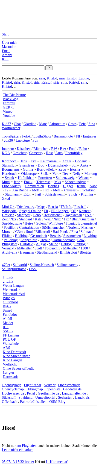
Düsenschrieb (58, 165)
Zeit (5, 219)
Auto (59, 153)
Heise (29, 223)
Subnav (86, 232)
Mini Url (8, 207)
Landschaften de (74, 393)
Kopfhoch (9, 161)
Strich (72, 194)
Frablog (80, 244)
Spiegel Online (30, 211)
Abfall (7, 319)
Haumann (27, 252)
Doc (41, 165)
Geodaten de (72, 389)
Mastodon (9, 47)
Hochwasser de (13, 393)
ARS (6, 348)
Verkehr (49, 385)
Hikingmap (34, 389)
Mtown (7, 232)
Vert (55, 174)
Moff (35, 190)
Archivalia (9, 252)
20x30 (8, 140)
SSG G (8, 331)
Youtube (9, 115)
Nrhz (57, 219)
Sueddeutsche (12, 223)
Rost (49, 153)
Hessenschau (53, 215)
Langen (8, 373)
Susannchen (72, 236)
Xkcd (6, 198)
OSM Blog (57, 402)
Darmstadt (10, 377)
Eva (33, 161)
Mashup (87, 227)
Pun (35, 140)
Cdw (80, 240)
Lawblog (90, 236)
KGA (6, 153)
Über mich (9, 42)
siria (42, 78)
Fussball (80, 207)
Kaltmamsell (49, 161)
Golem (41, 223)
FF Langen (11, 335)
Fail (38, 194)
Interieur (8, 149)
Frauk (28, 182)
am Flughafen (27, 446)
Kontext (84, 211)
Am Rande (20, 190)
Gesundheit (38, 236)
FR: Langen (60, 211)
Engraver (89, 136)
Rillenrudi (42, 232)
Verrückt (8, 248)
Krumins (87, 194)
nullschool (10, 302)
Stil (74, 165)
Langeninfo (28, 240)
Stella (45, 174)
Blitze (7, 306)
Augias (41, 244)
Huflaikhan (26, 178)
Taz (66, 219)
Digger (68, 186)
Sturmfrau (26, 165)
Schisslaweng (54, 194)
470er (6, 265)
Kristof (52, 78)
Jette (17, 182)
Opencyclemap (13, 389)
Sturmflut (8, 165)
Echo (37, 215)
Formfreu (45, 178)
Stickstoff (9, 397)
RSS (5, 59)
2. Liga (8, 281)
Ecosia (53, 207)
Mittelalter (24, 248)
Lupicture (23, 140)
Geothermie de (48, 393)
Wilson (84, 178)
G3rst (19, 232)
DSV (33, 269)
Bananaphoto (63, 136)
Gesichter (19, 153)
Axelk (66, 161)
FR (46, 211)
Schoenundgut (75, 182)
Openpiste (53, 389)
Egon (27, 194)
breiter (29, 462)
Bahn (83, 149)
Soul (29, 232)
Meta (56, 190)
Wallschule (11, 343)
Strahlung (25, 397)
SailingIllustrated (14, 269)
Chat (17, 124)
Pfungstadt (9, 244)
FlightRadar (32, 385)
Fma (74, 232)
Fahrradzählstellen (33, 402)
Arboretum (57, 124)
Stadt (38, 248)
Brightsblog (68, 252)
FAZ (88, 215)
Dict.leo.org (26, 207)
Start (5, 34)
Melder (8, 323)
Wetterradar (11, 290)
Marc (43, 124)
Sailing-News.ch (42, 265)
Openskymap (11, 385)
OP (73, 211)
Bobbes (53, 186)
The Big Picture (14, 95)
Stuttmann (12, 194)
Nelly (77, 174)
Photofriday (73, 153)
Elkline (7, 236)
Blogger (85, 252)
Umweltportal (45, 397)
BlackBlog (10, 99)
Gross (72, 124)
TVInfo (66, 207)
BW (54, 149)
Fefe (82, 124)
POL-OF (9, 339)
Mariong (90, 174)
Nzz (13, 219)
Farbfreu (9, 103)
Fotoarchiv (52, 248)
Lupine (84, 78)
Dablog (66, 244)
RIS (6, 327)
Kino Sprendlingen (16, 356)
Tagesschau (73, 215)
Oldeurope (29, 174)
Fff (78, 136)
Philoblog (11, 240)
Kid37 (6, 124)
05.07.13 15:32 (13, 462)
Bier (63, 149)
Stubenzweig (65, 178)
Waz (47, 219)
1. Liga (8, 277)
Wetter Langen (13, 285)
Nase (93, 186)
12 (7, 190)
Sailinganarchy (67, 265)
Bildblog (21, 236)
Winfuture (55, 223)
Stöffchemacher (53, 227)
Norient (73, 227)
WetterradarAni (14, 294)
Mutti (6, 182)
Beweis (55, 236)
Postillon (10, 227)
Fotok (26, 136)
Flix (46, 190)
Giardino (29, 124)
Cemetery (36, 153)
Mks (57, 182)
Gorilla (28, 169)
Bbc (75, 219)
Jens (23, 161)
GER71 (8, 107)
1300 (84, 248)
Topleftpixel (10, 136)
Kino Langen (12, 360)
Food (72, 149)
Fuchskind (88, 190)
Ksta (38, 219)
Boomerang (10, 169)
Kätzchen (24, 149)
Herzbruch (9, 174)
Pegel (31, 393)
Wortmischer (11, 128)
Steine (53, 244)
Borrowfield (46, 169)
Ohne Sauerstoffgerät (18, 368)
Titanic (71, 223)
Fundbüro (10, 314)
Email (6, 51)
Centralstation (29, 227)
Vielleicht (10, 364)
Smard (7, 310)
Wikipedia (9, 211)
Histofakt (26, 244)
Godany (81, 161)
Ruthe (81, 186)
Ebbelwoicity (11, 186)
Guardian (87, 219)
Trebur (45, 240)
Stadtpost (23, 215)
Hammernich (34, 186)
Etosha (75, 169)
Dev (65, 174)
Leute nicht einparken (17, 450)
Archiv (7, 55)
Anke (84, 165)
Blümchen (40, 149)
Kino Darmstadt (14, 352)
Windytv (9, 298)
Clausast (70, 190)
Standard (25, 219)
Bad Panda (61, 232)
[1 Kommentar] (57, 462)
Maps (41, 207)
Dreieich (8, 215)
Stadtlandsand (47, 252)
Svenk (9, 178)
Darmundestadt (63, 240)
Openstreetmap (69, 385)
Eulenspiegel (87, 223)
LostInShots (42, 136)
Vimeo (7, 111)
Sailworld (20, 265)
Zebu (62, 169)
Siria (91, 124)
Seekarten (65, 397)
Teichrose (43, 182)
